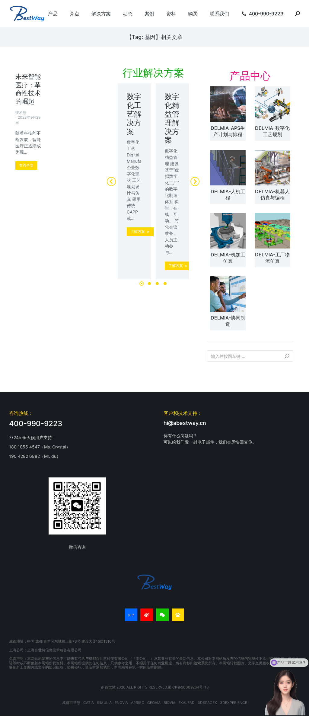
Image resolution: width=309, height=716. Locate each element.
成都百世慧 (71, 702)
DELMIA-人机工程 (228, 194)
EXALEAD (186, 702)
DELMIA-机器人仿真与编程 (272, 194)
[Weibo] (146, 614)
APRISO (137, 702)
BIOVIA (169, 702)
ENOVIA (121, 702)
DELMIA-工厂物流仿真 (272, 258)
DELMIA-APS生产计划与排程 (228, 131)
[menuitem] (52, 13)
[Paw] (178, 614)
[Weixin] (162, 614)
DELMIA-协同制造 (228, 321)
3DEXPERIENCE (233, 702)
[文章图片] (228, 104)
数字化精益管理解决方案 (172, 118)
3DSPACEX (207, 702)
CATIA (88, 702)
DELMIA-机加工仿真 (228, 258)
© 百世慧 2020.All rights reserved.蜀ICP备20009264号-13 (154, 687)
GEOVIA (154, 702)
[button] (141, 283)
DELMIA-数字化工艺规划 (272, 131)
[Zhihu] (131, 614)
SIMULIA (104, 702)
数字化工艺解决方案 (134, 114)
